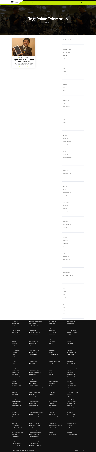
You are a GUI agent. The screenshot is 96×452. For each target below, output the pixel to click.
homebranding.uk (66, 256)
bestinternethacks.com (35, 345)
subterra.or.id (14, 396)
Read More (23, 46)
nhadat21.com (65, 46)
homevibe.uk (65, 240)
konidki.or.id (51, 372)
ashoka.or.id (51, 352)
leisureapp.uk (65, 246)
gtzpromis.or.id (33, 394)
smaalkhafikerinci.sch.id (35, 414)
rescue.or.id (69, 405)
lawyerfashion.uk (66, 198)
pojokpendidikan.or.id (71, 352)
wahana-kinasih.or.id (53, 383)
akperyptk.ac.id (15, 441)
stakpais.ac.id (33, 323)
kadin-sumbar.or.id (16, 387)
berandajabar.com (52, 423)
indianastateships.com (34, 430)
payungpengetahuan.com (35, 372)
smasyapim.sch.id (15, 418)
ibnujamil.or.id (70, 383)
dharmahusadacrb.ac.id (17, 416)
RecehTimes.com (15, 323)
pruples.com (14, 423)
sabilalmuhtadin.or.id (16, 390)
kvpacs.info (32, 363)
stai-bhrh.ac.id (15, 348)
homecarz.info (65, 179)
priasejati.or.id (51, 403)
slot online (65, 297)
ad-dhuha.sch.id (15, 414)
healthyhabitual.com (16, 421)
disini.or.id (64, 90)
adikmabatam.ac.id (34, 325)
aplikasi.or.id (51, 374)
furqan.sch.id (51, 412)
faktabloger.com (52, 336)
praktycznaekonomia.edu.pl (68, 275)
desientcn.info (33, 367)
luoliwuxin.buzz (65, 163)
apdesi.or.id (69, 350)
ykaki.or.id (64, 116)
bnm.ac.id (14, 341)
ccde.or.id (64, 87)
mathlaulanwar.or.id (66, 106)
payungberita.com (52, 321)
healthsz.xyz (65, 176)
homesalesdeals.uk (66, 259)
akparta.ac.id (69, 425)
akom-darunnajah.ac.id (71, 330)
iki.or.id (64, 103)
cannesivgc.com (15, 425)
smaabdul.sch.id (70, 407)
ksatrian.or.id (14, 379)
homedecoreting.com (34, 423)
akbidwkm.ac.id (15, 352)
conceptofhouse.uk (66, 195)
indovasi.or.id (51, 356)
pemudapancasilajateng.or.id (73, 367)
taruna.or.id (69, 379)
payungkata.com (52, 332)
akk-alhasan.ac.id (15, 410)
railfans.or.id (69, 341)
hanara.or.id (51, 343)
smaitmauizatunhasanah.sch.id (36, 412)
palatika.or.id (69, 381)
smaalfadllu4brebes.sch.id (54, 418)
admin (27, 57)
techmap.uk (65, 237)
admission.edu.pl (66, 138)
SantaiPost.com (15, 325)
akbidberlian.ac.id (15, 430)
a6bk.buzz (64, 189)
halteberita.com (52, 334)
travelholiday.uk (66, 214)
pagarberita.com (33, 354)
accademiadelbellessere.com (73, 423)
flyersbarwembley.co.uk (67, 157)
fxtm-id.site (65, 135)
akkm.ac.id (14, 354)
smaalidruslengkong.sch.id (35, 418)
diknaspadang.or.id (71, 403)
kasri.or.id (50, 379)
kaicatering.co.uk (33, 359)
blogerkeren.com (52, 339)
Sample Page (28, 2)
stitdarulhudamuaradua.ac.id (36, 321)
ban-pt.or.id (65, 84)
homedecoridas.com (53, 421)
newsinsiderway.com (34, 350)
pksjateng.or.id (51, 365)
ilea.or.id (64, 122)
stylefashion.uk (65, 249)
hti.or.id (64, 65)
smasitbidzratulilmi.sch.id (17, 427)
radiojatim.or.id (33, 379)
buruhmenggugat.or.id (53, 381)
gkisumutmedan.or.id (53, 396)
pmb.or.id (64, 112)
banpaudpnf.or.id (70, 336)
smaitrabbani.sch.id (34, 443)
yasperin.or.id (69, 365)
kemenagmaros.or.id (53, 387)
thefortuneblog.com (34, 370)
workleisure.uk (65, 230)
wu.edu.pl (64, 278)
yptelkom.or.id (15, 403)
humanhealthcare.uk (67, 192)
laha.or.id (64, 81)
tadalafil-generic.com (67, 39)
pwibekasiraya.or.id (16, 336)
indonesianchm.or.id (16, 376)
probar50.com (15, 332)
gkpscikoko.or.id (15, 394)
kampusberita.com (52, 328)
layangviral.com (52, 325)
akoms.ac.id (14, 407)
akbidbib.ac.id (51, 432)
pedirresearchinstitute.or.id (72, 348)
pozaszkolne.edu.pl (66, 272)
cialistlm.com (65, 58)
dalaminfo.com (33, 330)
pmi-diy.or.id (69, 387)
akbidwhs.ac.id (70, 430)
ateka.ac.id (14, 361)
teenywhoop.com (34, 341)
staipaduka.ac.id (15, 372)
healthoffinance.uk (66, 265)
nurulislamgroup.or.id (71, 399)
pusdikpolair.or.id (52, 392)
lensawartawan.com (71, 325)
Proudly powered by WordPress (77, 450)
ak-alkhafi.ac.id (70, 334)
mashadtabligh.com (66, 52)
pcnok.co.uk (65, 167)
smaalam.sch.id (70, 410)
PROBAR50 (15, 2)
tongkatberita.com (34, 356)
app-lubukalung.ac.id (16, 443)
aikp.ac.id (14, 363)
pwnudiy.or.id (69, 390)
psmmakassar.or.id (34, 385)
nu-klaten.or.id (51, 363)
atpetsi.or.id (69, 339)
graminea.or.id (51, 394)
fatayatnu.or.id (65, 97)
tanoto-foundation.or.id (53, 401)
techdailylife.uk (65, 205)
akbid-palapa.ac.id (16, 350)
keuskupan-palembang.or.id (54, 361)
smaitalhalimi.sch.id (71, 416)
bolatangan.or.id (15, 399)
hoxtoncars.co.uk (33, 361)
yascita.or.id (51, 370)
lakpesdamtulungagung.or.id (73, 392)
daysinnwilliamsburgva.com (18, 432)
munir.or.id (32, 376)
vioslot (64, 288)
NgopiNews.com (15, 328)
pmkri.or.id (69, 370)
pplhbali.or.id (14, 383)
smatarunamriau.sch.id (53, 407)
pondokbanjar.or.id (34, 403)
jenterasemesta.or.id (34, 401)
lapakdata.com (70, 432)
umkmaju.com (33, 421)
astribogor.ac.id (15, 412)
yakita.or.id (51, 359)
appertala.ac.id (15, 345)
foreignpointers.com (34, 434)
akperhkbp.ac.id (15, 438)
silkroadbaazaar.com (34, 336)
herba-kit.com (33, 339)
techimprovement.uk (67, 224)
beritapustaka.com (34, 348)
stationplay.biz (65, 144)
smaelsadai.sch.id (52, 414)
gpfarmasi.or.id (52, 341)
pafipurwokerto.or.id (16, 334)
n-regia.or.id (65, 74)
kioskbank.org (65, 128)
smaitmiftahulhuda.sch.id (54, 416)
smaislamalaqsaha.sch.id (35, 425)
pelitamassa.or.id (70, 354)
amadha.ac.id (69, 427)
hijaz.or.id (50, 348)
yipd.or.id (64, 71)
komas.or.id (51, 367)
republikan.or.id (70, 372)
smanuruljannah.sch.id (35, 438)
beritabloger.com (33, 374)
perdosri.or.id (65, 125)
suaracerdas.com (52, 434)
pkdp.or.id (64, 68)
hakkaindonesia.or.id (34, 399)
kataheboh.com (52, 323)
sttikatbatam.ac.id (15, 370)
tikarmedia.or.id (70, 361)
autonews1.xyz (65, 148)
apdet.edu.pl (65, 269)
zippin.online (65, 186)
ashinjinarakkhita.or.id (71, 401)
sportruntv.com (15, 434)
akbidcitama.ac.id (33, 427)
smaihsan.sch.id (70, 412)
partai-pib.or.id (51, 350)
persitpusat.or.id (33, 381)
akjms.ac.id (14, 365)
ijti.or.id (64, 119)
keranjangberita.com (71, 321)
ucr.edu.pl (64, 281)
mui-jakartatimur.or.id (16, 405)
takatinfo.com (33, 343)
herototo (64, 285)
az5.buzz (64, 151)
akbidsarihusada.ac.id (16, 445)
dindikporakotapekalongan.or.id (36, 387)
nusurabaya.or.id (66, 109)
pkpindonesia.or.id (34, 405)
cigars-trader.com (34, 334)
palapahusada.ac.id (16, 447)
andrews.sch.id (52, 410)
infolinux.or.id (33, 383)
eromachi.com (52, 430)
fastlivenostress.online (67, 173)
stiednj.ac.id (14, 356)
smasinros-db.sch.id (34, 416)
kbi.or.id (64, 77)
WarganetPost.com (16, 330)
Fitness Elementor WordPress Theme (19, 450)
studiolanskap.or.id (71, 376)
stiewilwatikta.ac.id (15, 359)
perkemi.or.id (14, 392)
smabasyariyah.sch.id (71, 414)
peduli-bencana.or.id (71, 396)
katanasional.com (52, 330)
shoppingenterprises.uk (67, 218)
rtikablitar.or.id (69, 356)
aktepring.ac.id (15, 367)
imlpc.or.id (14, 381)
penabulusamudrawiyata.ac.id (73, 332)
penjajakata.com (70, 421)
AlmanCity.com (65, 42)
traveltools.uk (65, 211)
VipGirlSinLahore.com (67, 49)
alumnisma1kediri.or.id (53, 390)
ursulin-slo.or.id (70, 394)
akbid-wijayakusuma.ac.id (35, 432)
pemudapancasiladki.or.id (54, 399)
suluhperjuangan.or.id (16, 385)
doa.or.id (64, 93)
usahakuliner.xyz (66, 170)
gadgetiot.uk (65, 208)
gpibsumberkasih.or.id (16, 401)
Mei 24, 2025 (22, 57)
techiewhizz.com (70, 323)
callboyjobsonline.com (35, 332)
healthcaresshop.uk (66, 262)
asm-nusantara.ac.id (16, 436)
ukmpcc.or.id (33, 396)
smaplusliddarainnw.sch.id (35, 445)
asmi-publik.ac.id (52, 427)
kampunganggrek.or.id (53, 376)
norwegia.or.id (51, 345)
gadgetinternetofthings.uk (68, 253)
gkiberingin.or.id (66, 100)
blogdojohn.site (65, 154)
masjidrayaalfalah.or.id (71, 359)
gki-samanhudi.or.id (71, 363)
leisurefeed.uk (65, 243)
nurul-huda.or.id (70, 343)
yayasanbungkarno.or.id (35, 392)
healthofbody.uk (66, 202)
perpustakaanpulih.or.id (71, 385)
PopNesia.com (15, 321)
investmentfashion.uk (67, 234)
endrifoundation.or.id (53, 405)
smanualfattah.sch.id (71, 418)
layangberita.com (34, 352)
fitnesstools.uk (65, 227)
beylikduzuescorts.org (67, 141)
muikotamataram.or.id (53, 354)
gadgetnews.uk (65, 221)
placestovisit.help (66, 183)
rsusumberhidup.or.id (71, 345)
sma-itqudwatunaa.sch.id (35, 410)
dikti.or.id (50, 385)
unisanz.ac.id (14, 343)
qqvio (64, 304)
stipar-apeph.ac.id (15, 374)
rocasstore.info (33, 365)
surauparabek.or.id (71, 374)
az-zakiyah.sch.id (33, 407)
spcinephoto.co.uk (66, 132)
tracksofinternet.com (67, 62)
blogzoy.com (65, 55)
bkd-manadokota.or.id (34, 390)
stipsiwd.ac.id (33, 328)
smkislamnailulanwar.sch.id (35, 436)
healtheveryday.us (66, 160)
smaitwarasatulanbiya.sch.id (36, 441)
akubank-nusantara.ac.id (72, 434)
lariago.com (69, 328)
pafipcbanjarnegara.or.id (17, 339)
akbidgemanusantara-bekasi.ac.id (55, 425)
